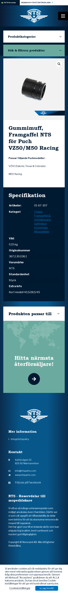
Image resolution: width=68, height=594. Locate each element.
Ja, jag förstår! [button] (46, 588)
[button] (59, 64)
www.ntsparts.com (25, 474)
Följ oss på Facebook (28, 482)
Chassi (38, 211)
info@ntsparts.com (25, 470)
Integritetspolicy (20, 439)
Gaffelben (40, 223)
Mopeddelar (42, 231)
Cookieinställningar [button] (19, 588)
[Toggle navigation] (63, 16)
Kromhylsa (41, 227)
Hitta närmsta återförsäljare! (34, 361)
